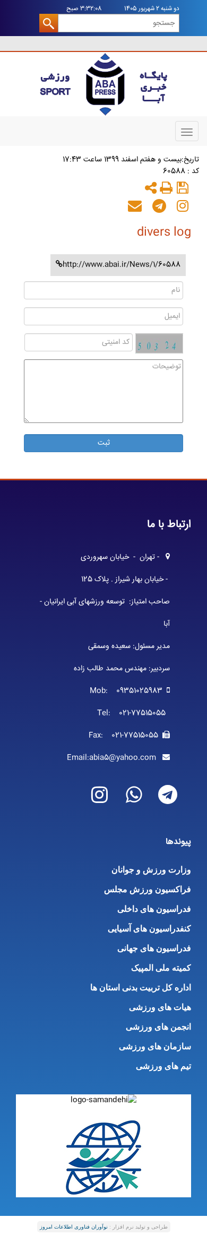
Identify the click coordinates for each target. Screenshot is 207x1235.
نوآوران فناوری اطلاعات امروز (74, 1227)
